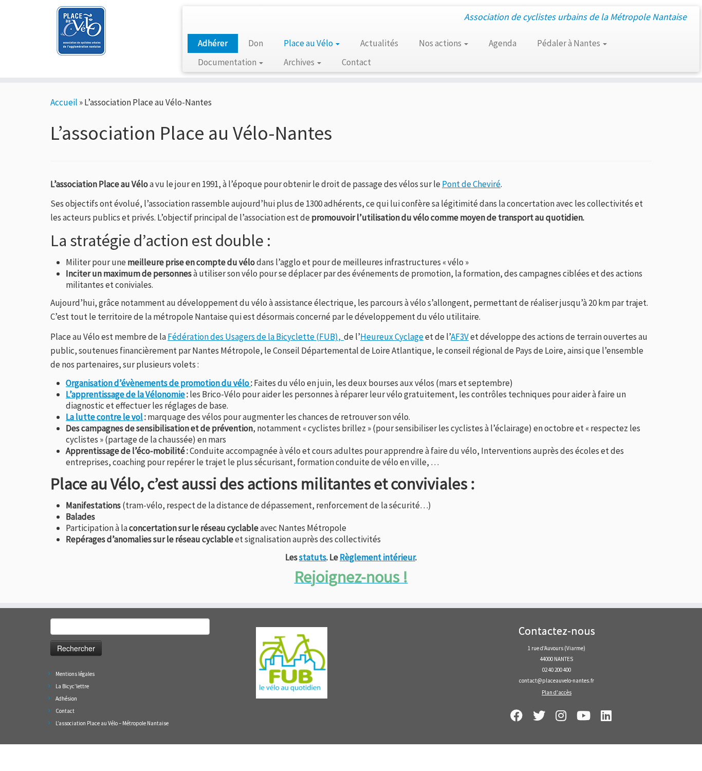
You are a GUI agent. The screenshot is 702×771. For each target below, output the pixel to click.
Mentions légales (75, 673)
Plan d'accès (556, 692)
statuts (312, 557)
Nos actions (441, 43)
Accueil (64, 102)
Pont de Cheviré (471, 184)
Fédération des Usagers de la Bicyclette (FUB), (256, 336)
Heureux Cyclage (391, 336)
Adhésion (66, 698)
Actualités (379, 43)
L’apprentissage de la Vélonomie (125, 394)
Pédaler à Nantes (569, 43)
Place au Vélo (309, 43)
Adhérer (213, 43)
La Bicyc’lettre (72, 686)
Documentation (228, 62)
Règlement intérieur (377, 557)
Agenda (502, 43)
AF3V (460, 336)
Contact (356, 62)
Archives (300, 62)
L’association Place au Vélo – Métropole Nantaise (112, 723)
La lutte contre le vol (104, 417)
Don (255, 43)
